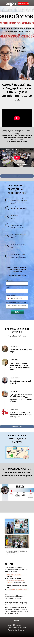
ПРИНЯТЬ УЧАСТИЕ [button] (23, 3)
